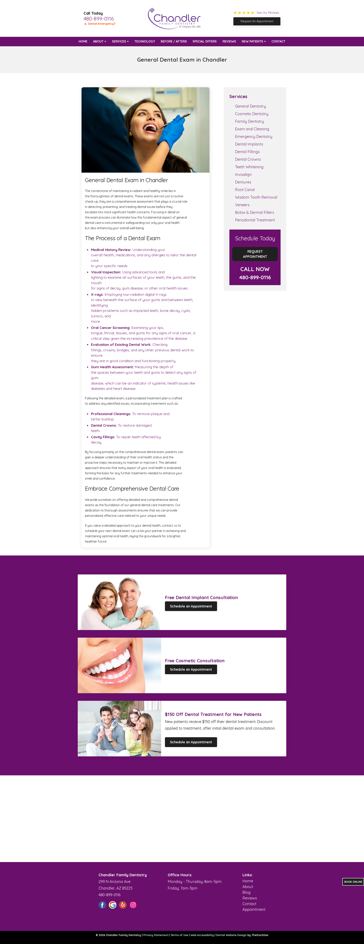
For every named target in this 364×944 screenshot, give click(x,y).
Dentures (243, 182)
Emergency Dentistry (253, 136)
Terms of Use (179, 935)
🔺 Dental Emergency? (99, 23)
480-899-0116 (99, 18)
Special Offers (205, 41)
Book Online (353, 881)
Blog (246, 892)
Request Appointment (255, 254)
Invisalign (243, 174)
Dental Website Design (231, 935)
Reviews (229, 41)
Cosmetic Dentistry (251, 113)
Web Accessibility (202, 935)
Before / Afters (174, 41)
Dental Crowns (248, 159)
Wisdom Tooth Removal (256, 197)
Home (83, 41)
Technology (144, 41)
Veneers (242, 204)
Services (119, 41)
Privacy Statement (156, 935)
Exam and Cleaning (252, 129)
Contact (278, 41)
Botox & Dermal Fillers (254, 212)
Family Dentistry (249, 121)
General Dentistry (250, 106)
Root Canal (245, 189)
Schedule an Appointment (191, 606)
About (98, 41)
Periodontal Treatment (255, 220)
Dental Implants (249, 144)
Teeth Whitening (249, 166)
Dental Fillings (247, 151)
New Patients (252, 41)
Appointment (253, 909)
